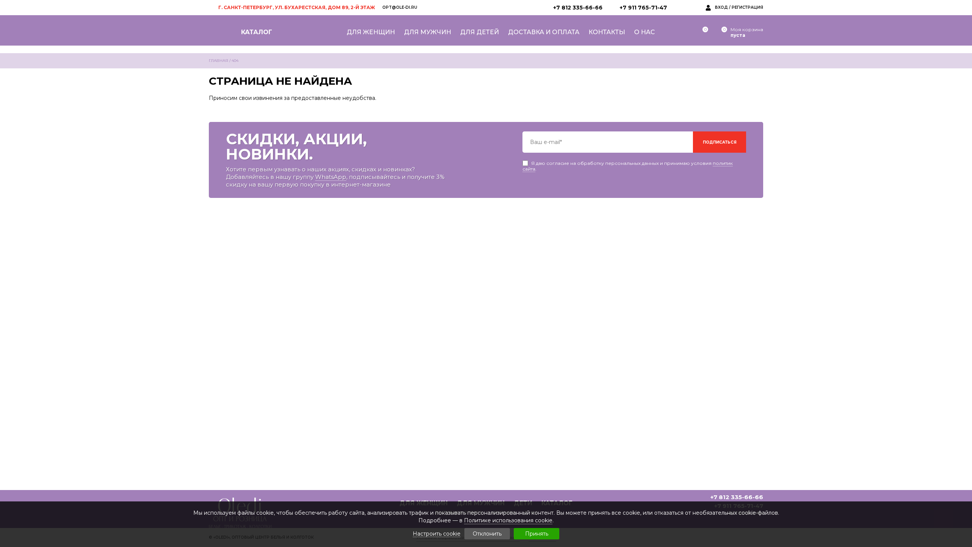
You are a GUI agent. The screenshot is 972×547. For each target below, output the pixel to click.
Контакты (607, 32)
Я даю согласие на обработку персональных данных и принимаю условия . (627, 163)
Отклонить (487, 533)
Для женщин (371, 32)
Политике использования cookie (508, 520)
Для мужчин (427, 32)
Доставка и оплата (543, 32)
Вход (721, 7)
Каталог (256, 32)
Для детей (479, 32)
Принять (536, 533)
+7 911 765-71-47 (643, 7)
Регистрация (747, 7)
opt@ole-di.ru (399, 7)
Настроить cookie (437, 534)
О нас (644, 32)
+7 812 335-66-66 (578, 7)
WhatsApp (330, 176)
